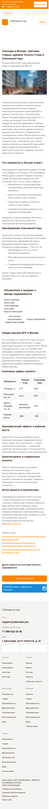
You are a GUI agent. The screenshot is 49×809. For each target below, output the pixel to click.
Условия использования (12, 789)
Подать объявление (36, 319)
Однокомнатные (8, 703)
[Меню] (5, 22)
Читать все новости (24, 578)
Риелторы (6, 677)
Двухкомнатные (8, 708)
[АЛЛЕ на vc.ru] (6, 648)
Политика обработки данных (14, 792)
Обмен (29, 668)
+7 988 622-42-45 (12, 7)
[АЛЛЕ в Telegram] (43, 648)
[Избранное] (28, 13)
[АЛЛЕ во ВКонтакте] (24, 648)
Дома (4, 722)
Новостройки (7, 663)
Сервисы (29, 657)
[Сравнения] (33, 13)
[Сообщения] (39, 13)
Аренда (5, 733)
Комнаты (29, 694)
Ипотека (29, 672)
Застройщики (7, 668)
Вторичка (29, 688)
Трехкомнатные (8, 713)
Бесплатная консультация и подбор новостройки (14, 319)
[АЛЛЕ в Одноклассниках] (33, 648)
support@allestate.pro (15, 622)
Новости (29, 677)
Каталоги (5, 657)
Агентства (6, 672)
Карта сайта (7, 800)
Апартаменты (7, 694)
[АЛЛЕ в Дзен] (15, 648)
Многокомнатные (9, 717)
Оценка (29, 663)
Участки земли (32, 726)
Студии (5, 699)
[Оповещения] (44, 13)
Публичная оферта (10, 796)
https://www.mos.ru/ (11, 524)
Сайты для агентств (34, 681)
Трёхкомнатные (32, 713)
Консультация (40, 4)
